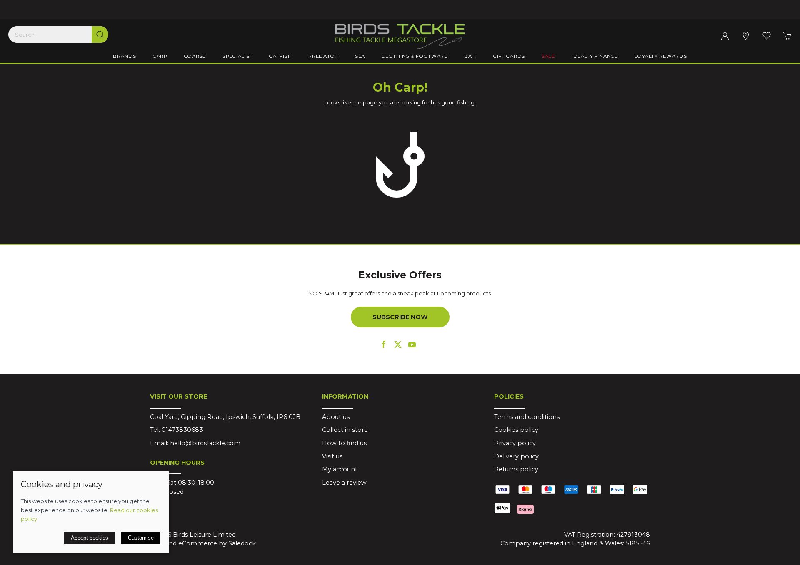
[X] (398, 344)
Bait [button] (470, 56)
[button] (766, 36)
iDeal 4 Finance (595, 56)
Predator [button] (323, 56)
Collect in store (345, 430)
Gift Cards (509, 56)
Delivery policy (516, 456)
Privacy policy (515, 443)
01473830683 (182, 430)
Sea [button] (360, 56)
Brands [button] (124, 56)
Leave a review (344, 482)
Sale (548, 56)
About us (336, 417)
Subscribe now (400, 317)
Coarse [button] (195, 56)
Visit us (332, 456)
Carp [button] (160, 56)
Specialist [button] (237, 56)
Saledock (242, 543)
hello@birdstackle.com (205, 443)
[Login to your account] (725, 36)
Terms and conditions (527, 417)
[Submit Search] (100, 34)
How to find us (344, 443)
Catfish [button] (280, 56)
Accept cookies (89, 538)
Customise (141, 538)
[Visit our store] (746, 36)
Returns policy (516, 469)
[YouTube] (412, 344)
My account (340, 469)
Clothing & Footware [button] (415, 56)
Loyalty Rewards (661, 56)
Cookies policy (516, 430)
